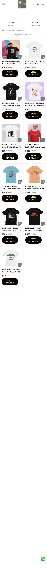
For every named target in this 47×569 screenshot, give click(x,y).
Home (4, 30)
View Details (10, 73)
